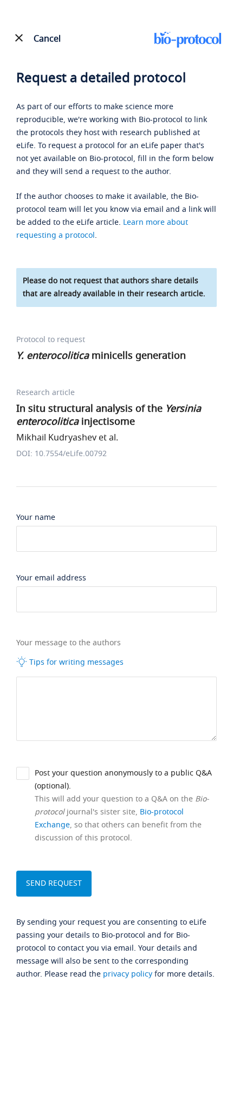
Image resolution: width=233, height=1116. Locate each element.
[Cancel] (19, 37)
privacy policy (127, 974)
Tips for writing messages (75, 662)
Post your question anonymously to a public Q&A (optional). (123, 779)
